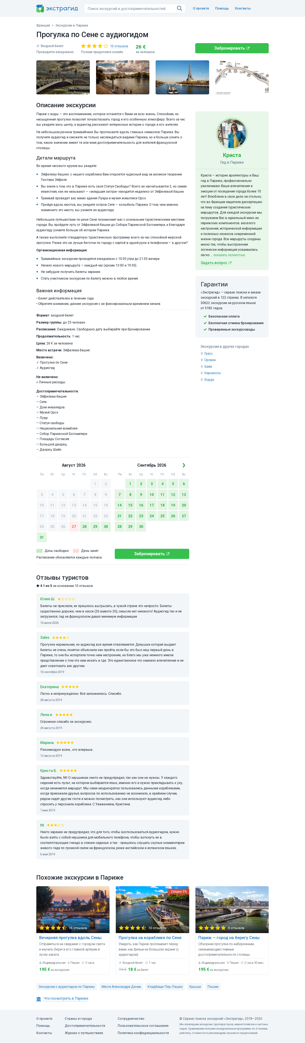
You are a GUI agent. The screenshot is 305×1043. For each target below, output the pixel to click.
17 (42, 516)
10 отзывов (119, 46)
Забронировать (229, 48)
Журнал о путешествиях (84, 1033)
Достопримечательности (85, 1026)
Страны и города (78, 1019)
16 (106, 505)
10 (42, 505)
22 (95, 516)
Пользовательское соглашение (143, 1026)
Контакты (243, 8)
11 (52, 505)
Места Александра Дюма (121, 987)
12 (63, 505)
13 (74, 505)
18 (52, 516)
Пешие (212, 987)
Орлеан (210, 360)
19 (63, 516)
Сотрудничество (131, 1019)
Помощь (222, 8)
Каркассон (212, 373)
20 (74, 516)
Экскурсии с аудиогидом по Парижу (66, 987)
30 (106, 526)
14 (84, 505)
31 (42, 537)
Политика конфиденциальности (143, 1033)
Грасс (208, 353)
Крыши (195, 987)
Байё (208, 367)
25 (52, 526)
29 (95, 526)
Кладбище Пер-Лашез (165, 987)
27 (74, 526)
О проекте (201, 8)
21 (84, 516)
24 (42, 526)
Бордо (209, 380)
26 (63, 526)
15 (95, 505)
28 (84, 526)
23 (106, 516)
